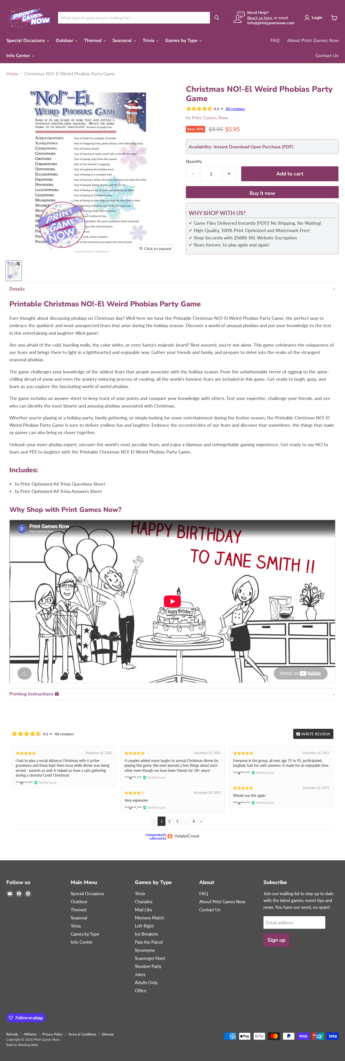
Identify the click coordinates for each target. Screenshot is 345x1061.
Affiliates (30, 1034)
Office (140, 990)
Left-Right (144, 926)
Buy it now (262, 193)
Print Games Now (210, 117)
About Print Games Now (313, 40)
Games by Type (182, 40)
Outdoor (65, 40)
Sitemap (108, 1034)
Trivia (149, 40)
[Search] (217, 18)
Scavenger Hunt (150, 958)
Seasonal (122, 40)
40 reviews (235, 108)
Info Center (18, 56)
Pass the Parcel (149, 942)
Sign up (276, 940)
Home (12, 73)
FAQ (275, 40)
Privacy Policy (52, 1034)
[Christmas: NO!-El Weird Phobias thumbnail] (13, 271)
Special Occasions (26, 40)
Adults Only (146, 982)
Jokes (140, 974)
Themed (93, 40)
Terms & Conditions (82, 1034)
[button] (172, 289)
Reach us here (259, 17)
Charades (143, 901)
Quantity (194, 161)
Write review (315, 733)
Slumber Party (148, 966)
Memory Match (149, 917)
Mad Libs (143, 909)
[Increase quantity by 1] (229, 174)
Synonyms (145, 950)
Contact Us (327, 56)
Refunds (12, 1034)
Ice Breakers (146, 934)
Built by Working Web (22, 1045)
